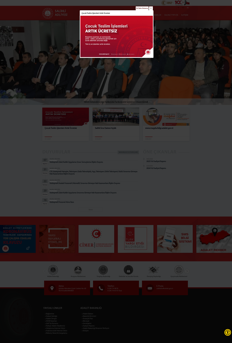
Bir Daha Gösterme (142, 8)
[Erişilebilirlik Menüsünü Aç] (227, 332)
